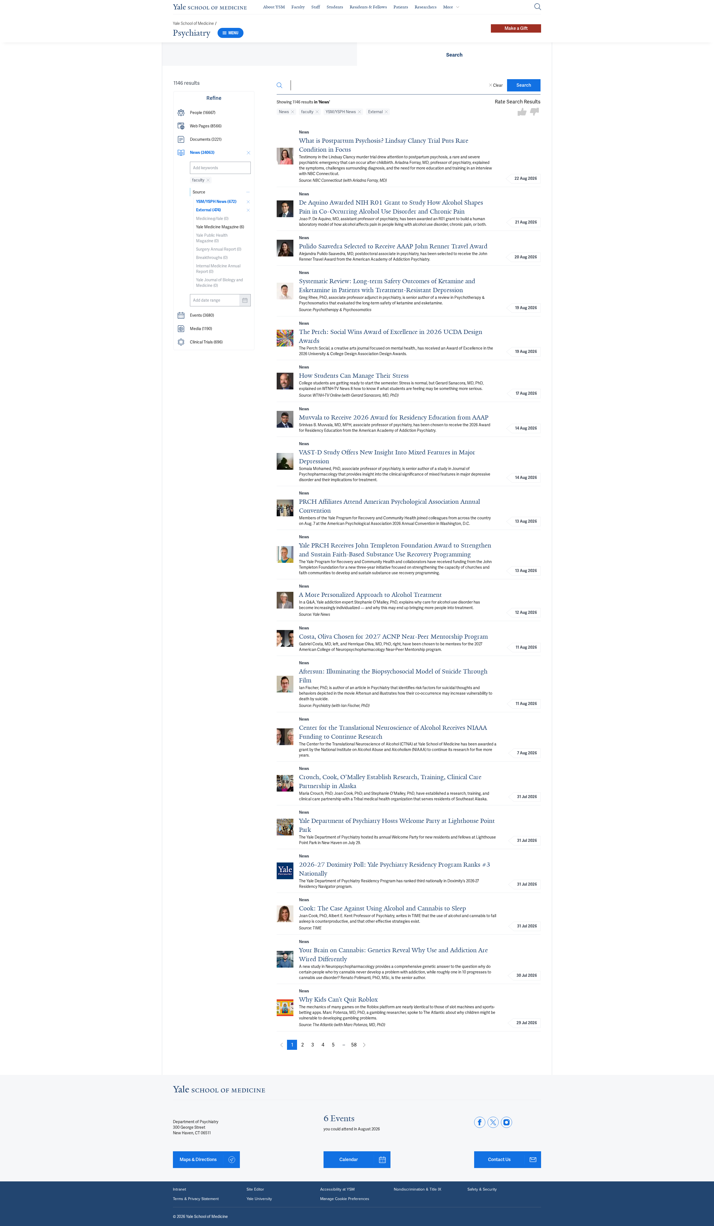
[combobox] (220, 168)
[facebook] (479, 1122)
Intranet (179, 1189)
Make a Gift (516, 28)
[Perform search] (537, 7)
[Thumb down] (534, 112)
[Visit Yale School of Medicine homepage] (219, 1090)
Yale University (259, 1198)
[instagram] (506, 1122)
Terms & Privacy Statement (196, 1198)
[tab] (454, 54)
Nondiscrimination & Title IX (417, 1189)
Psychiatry (191, 33)
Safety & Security (482, 1189)
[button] (214, 112)
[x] (493, 1122)
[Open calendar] (244, 300)
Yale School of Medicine (193, 23)
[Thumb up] (522, 112)
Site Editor (255, 1189)
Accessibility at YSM (337, 1189)
